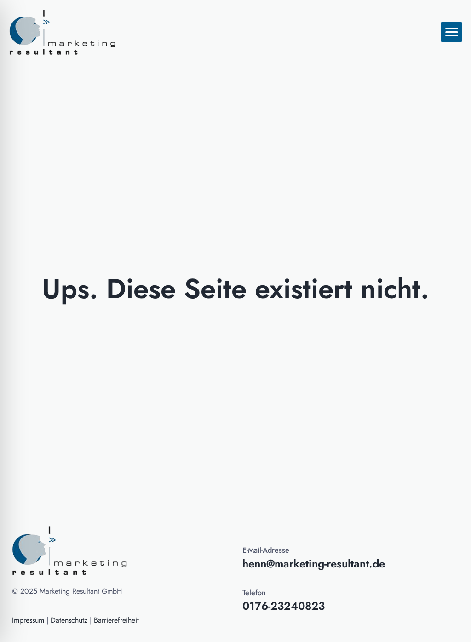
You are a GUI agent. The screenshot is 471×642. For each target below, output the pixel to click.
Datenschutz (69, 620)
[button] (451, 32)
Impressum (28, 620)
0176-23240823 (283, 606)
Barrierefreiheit (116, 620)
